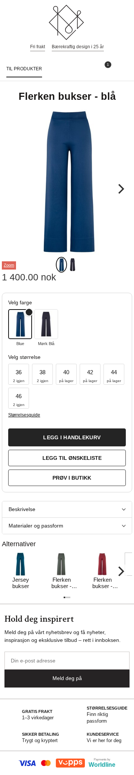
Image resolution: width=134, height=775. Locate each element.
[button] (18, 374)
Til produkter (24, 68)
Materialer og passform (36, 526)
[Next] (120, 189)
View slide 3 (67, 597)
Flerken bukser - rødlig (102, 583)
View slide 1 (61, 264)
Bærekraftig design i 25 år (78, 46)
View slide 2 (72, 264)
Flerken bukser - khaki (61, 583)
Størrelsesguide (24, 415)
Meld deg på (67, 678)
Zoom (9, 265)
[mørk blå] (46, 324)
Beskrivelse (22, 509)
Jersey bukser (20, 582)
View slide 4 (68, 597)
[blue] (20, 324)
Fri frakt (37, 46)
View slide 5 (69, 597)
